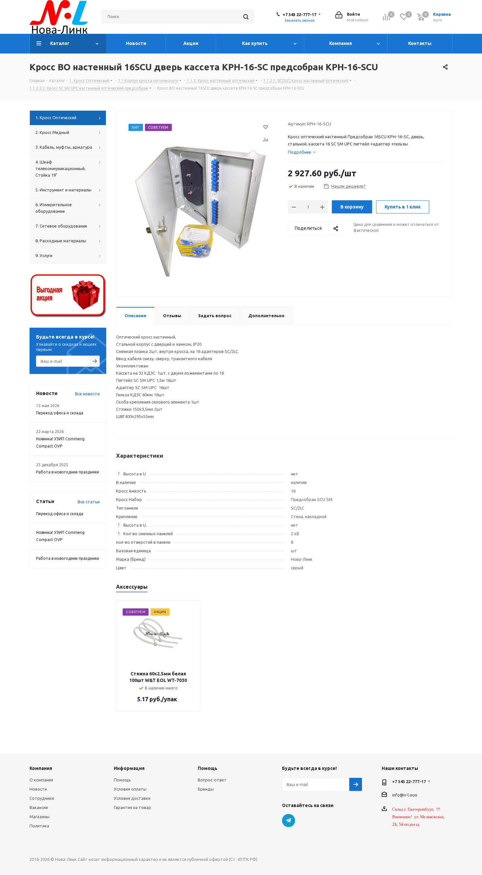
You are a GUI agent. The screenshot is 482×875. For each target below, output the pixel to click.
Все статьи (89, 501)
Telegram (288, 820)
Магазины (40, 816)
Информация (129, 768)
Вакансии (39, 807)
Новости (38, 789)
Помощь (122, 779)
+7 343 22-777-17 (299, 14)
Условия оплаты (130, 789)
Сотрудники (42, 798)
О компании (41, 779)
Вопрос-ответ (212, 779)
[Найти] (246, 16)
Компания (41, 768)
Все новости (87, 393)
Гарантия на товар (132, 807)
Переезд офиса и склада (59, 413)
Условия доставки (132, 798)
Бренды (206, 789)
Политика (39, 825)
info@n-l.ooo (404, 794)
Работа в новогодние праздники (67, 472)
